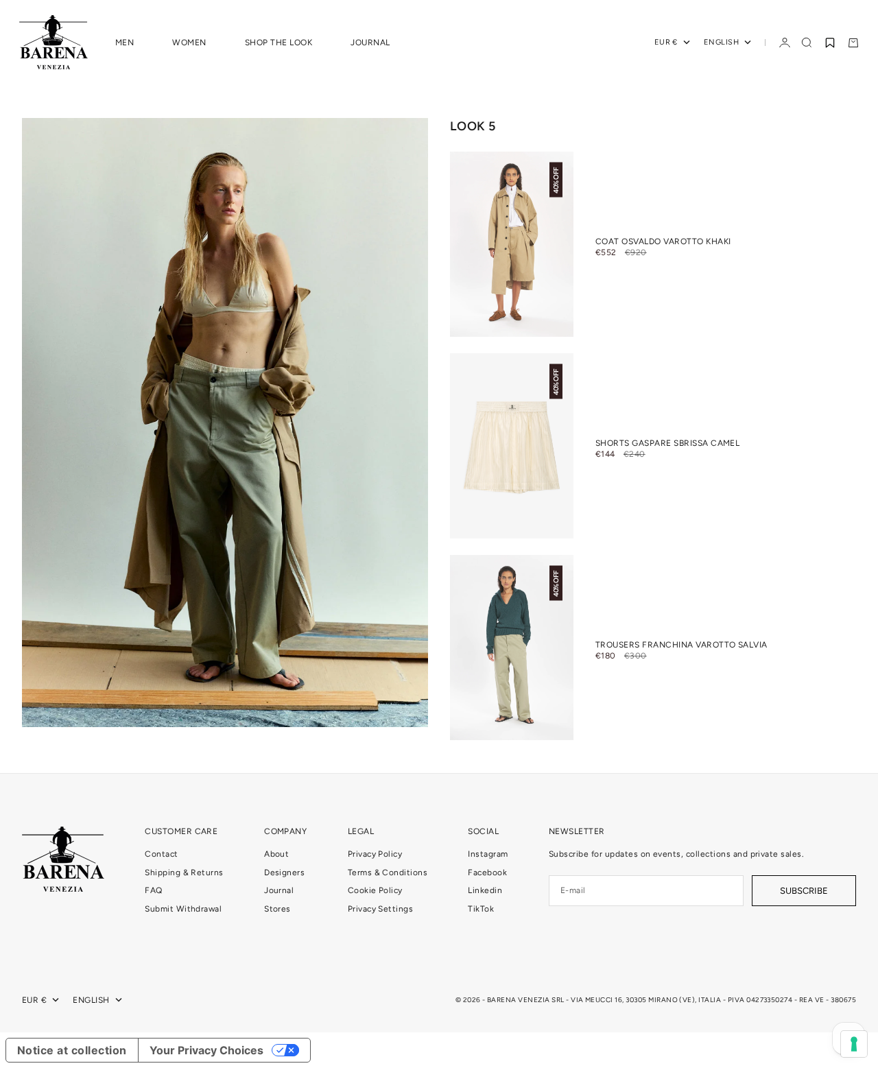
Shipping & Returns (184, 872)
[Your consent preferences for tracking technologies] (854, 1044)
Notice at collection (72, 1050)
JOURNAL (370, 42)
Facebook (487, 872)
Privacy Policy (375, 854)
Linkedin (485, 890)
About (276, 854)
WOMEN (189, 42)
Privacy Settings (381, 909)
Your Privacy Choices (206, 1050)
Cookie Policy (375, 890)
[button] (830, 42)
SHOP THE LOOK (278, 42)
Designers (284, 872)
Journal (279, 890)
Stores (277, 909)
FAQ (153, 890)
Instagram (488, 854)
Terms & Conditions (388, 872)
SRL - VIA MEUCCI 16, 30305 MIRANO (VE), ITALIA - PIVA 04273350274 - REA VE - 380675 (703, 999)
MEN (124, 42)
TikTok (481, 909)
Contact (161, 854)
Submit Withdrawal (183, 909)
